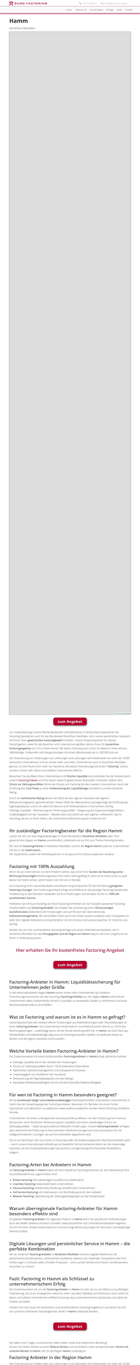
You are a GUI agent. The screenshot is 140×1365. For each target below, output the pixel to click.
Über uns (79, 9)
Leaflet (118, 713)
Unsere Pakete (96, 9)
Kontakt (128, 9)
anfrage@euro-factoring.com (115, 3)
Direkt (119, 9)
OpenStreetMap (126, 713)
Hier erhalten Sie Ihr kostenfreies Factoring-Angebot (70, 950)
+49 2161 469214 (89, 3)
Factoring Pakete (28, 780)
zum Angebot (70, 721)
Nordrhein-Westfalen (22, 28)
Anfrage (109, 9)
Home (69, 9)
